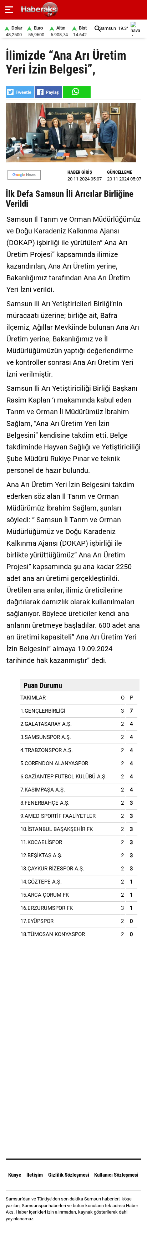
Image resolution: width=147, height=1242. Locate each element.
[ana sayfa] (138, 9)
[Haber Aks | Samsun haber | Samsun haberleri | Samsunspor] (74, 10)
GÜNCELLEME (119, 172)
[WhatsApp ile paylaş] (76, 92)
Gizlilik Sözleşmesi (68, 1175)
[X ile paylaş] (20, 92)
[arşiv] (97, 28)
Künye (14, 1175)
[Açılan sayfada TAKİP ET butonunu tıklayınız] (24, 175)
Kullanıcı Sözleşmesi (116, 1175)
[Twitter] (82, 1231)
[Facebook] (64, 1231)
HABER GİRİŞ (79, 172)
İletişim (34, 1175)
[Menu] (9, 10)
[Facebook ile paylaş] (48, 92)
